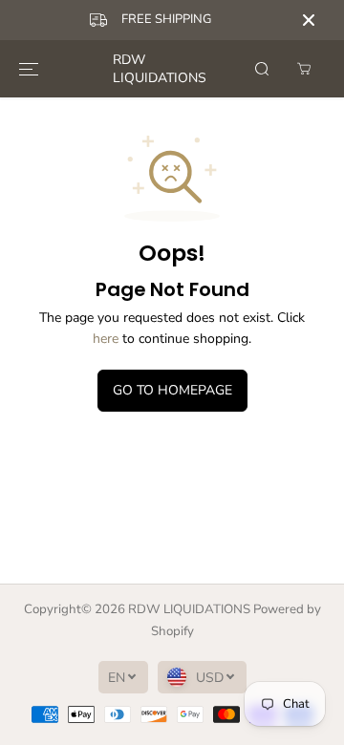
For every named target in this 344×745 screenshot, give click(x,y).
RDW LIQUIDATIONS (189, 609)
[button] (28, 69)
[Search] (262, 69)
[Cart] (304, 69)
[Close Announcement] (308, 20)
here (105, 339)
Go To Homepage (172, 390)
